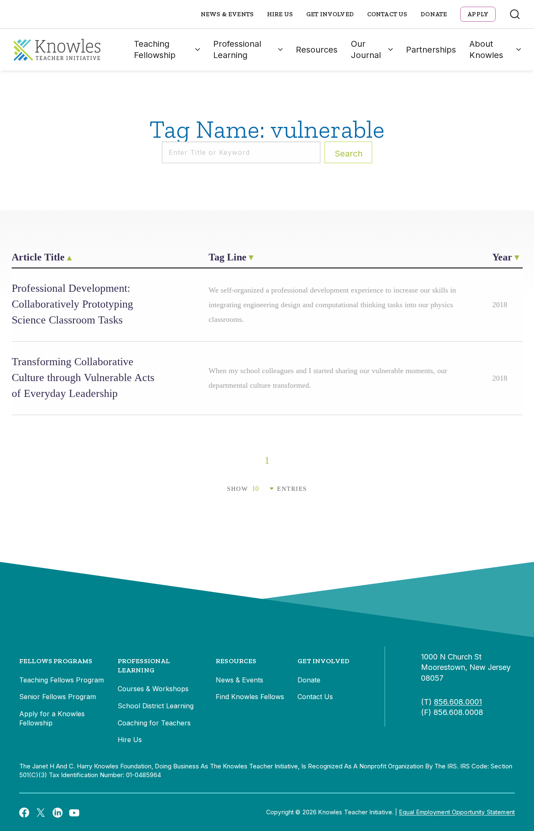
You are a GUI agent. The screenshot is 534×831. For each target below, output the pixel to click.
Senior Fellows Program (57, 696)
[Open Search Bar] (515, 14)
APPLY (478, 14)
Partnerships (431, 50)
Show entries (267, 488)
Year (502, 257)
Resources (317, 50)
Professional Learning (237, 49)
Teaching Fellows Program (61, 680)
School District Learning (156, 706)
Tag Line (228, 257)
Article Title (38, 257)
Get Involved (330, 14)
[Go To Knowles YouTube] (74, 812)
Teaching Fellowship (155, 49)
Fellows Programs (56, 661)
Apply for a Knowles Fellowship (52, 718)
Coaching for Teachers (154, 723)
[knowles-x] (41, 812)
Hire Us (280, 14)
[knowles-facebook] (24, 812)
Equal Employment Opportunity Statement (457, 812)
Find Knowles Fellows (250, 696)
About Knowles (486, 49)
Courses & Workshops (153, 689)
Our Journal (366, 49)
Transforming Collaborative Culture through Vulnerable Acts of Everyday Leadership (83, 377)
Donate (434, 14)
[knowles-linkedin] (58, 812)
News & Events (227, 14)
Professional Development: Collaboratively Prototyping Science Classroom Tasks (72, 304)
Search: (349, 154)
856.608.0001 (458, 701)
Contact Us (387, 14)
